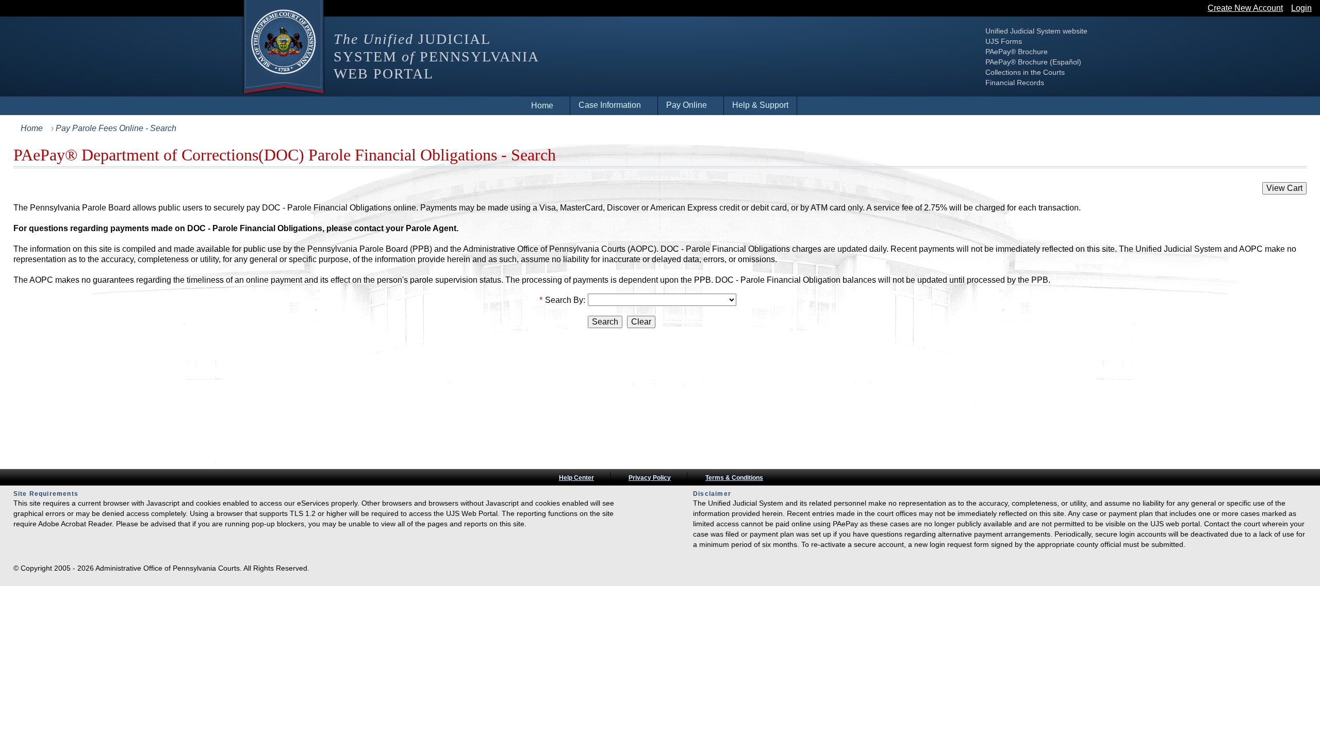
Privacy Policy (650, 477)
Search (605, 321)
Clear (641, 321)
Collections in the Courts (1025, 72)
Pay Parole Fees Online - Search (116, 128)
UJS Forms (1003, 41)
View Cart (1284, 188)
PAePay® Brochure (1016, 51)
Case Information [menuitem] (610, 105)
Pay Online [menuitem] (686, 105)
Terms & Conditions (734, 477)
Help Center (576, 477)
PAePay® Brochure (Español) (1033, 62)
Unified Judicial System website (1036, 31)
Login (1301, 8)
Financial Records (1014, 82)
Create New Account (1245, 8)
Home (32, 128)
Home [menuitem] (542, 105)
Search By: (565, 300)
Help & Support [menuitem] (760, 105)
